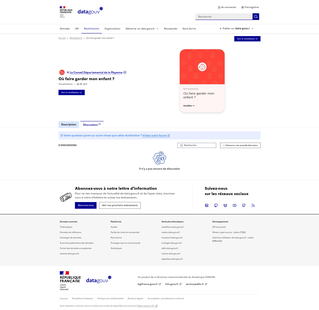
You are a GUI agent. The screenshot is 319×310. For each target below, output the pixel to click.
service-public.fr (195, 284)
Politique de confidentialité (110, 298)
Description (68, 124)
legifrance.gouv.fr (148, 284)
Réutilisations (91, 28)
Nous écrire (189, 28)
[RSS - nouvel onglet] (253, 205)
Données (65, 28)
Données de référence (70, 232)
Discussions (92, 125)
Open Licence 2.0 (146, 305)
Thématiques (66, 227)
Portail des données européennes (76, 248)
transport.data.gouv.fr (172, 237)
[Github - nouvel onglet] (244, 205)
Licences (64, 298)
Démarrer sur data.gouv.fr (140, 28)
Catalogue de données (70, 237)
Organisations (112, 28)
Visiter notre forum (154, 135)
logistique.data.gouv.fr (172, 258)
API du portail (219, 227)
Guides (114, 227)
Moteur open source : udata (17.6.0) (229, 232)
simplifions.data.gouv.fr (172, 227)
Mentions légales (135, 298)
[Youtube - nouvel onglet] (234, 205)
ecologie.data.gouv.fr (171, 242)
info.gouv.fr (171, 284)
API (77, 28)
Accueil (62, 38)
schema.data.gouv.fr (69, 253)
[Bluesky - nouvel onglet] (225, 205)
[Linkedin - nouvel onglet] (206, 205)
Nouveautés (170, 28)
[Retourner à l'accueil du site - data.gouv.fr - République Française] (98, 281)
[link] (227, 7)
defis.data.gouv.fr (169, 248)
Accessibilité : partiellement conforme (166, 298)
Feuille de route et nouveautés (125, 232)
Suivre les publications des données (76, 242)
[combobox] (227, 16)
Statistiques (116, 248)
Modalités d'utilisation (82, 298)
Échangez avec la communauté (125, 242)
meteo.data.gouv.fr (170, 232)
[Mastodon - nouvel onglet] (216, 205)
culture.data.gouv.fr (170, 253)
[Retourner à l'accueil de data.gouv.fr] (90, 12)
